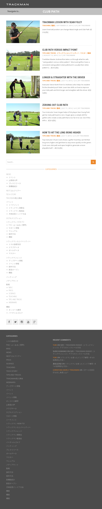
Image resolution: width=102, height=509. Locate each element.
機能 (10, 237)
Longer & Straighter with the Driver (63, 77)
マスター (83, 53)
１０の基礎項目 (15, 244)
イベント (12, 177)
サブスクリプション (14, 218)
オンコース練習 (15, 310)
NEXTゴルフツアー (13, 190)
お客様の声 (13, 180)
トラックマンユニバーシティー (68, 53)
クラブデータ (14, 247)
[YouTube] (28, 322)
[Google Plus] (34, 322)
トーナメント (14, 205)
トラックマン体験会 (16, 208)
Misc (11, 287)
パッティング (11, 277)
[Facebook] (9, 322)
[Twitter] (15, 322)
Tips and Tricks (49, 53)
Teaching (46, 25)
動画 (53, 25)
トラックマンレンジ (14, 257)
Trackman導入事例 (14, 198)
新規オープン (14, 269)
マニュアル (13, 231)
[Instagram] (22, 322)
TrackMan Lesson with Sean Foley (62, 22)
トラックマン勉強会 (16, 211)
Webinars (13, 302)
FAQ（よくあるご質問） (18, 225)
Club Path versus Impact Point (59, 49)
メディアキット (12, 281)
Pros (11, 290)
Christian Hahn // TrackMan (66, 370)
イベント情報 (14, 263)
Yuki (55, 345)
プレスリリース (15, 183)
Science (12, 293)
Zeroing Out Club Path (55, 104)
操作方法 (12, 234)
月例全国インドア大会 (17, 214)
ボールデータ (14, 250)
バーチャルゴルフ (16, 313)
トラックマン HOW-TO (15, 222)
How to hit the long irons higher (61, 132)
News (8, 174)
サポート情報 (14, 228)
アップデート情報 (16, 260)
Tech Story (11, 194)
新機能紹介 (13, 186)
